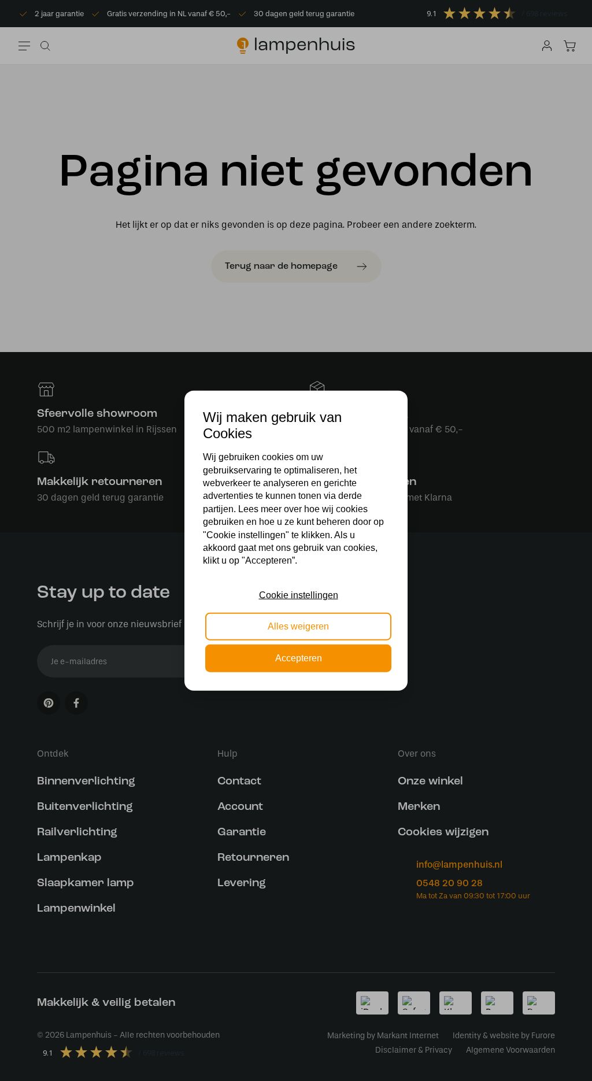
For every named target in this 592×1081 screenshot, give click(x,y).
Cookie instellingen (298, 595)
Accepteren (298, 657)
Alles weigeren (298, 626)
